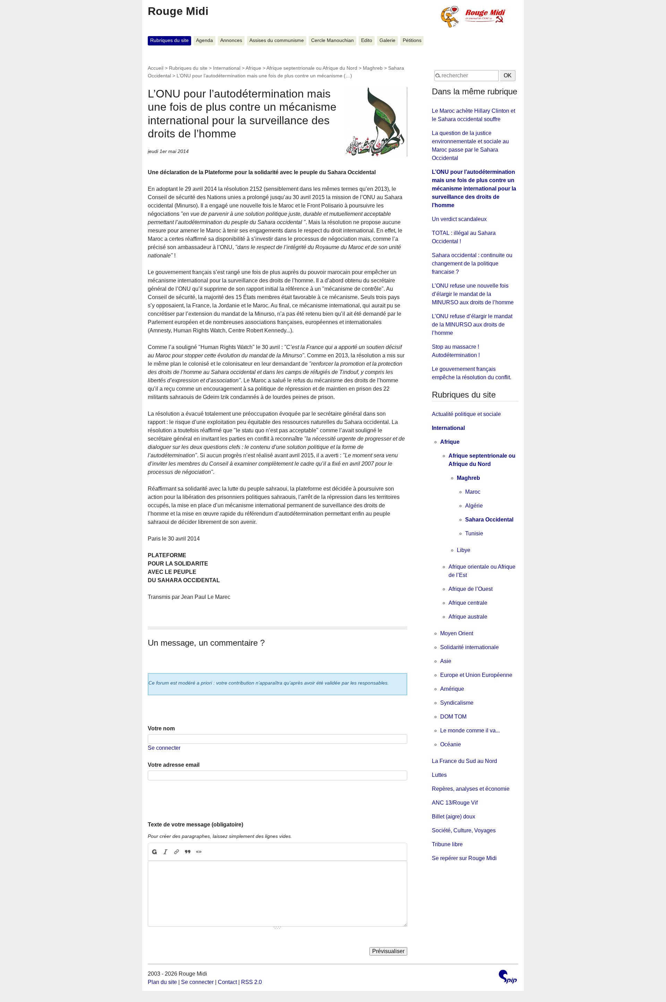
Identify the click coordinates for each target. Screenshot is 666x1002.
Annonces (231, 40)
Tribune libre (447, 844)
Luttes (439, 775)
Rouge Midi (178, 11)
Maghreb (373, 68)
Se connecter (164, 748)
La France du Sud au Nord (464, 761)
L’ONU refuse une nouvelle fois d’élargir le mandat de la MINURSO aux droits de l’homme (473, 294)
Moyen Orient (456, 633)
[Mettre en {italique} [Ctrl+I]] (165, 851)
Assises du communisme (276, 40)
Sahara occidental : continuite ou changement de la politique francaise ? (472, 263)
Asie (445, 661)
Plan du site (162, 982)
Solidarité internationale (469, 647)
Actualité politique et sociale (466, 414)
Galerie (387, 40)
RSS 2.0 (251, 982)
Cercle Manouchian (332, 40)
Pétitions (412, 40)
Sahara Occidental (489, 520)
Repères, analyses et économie (471, 789)
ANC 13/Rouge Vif (455, 803)
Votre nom (161, 728)
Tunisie (474, 533)
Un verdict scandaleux (459, 219)
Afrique (253, 68)
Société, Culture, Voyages (464, 830)
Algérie (474, 506)
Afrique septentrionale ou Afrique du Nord (311, 68)
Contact (227, 982)
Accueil (155, 68)
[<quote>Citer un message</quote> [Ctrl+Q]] (187, 851)
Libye (463, 550)
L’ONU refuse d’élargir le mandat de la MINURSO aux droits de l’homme (472, 324)
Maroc (472, 492)
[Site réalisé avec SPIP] (507, 977)
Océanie (450, 744)
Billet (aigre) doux (453, 817)
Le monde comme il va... (470, 730)
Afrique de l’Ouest (471, 589)
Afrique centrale (468, 603)
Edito (366, 40)
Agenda (204, 40)
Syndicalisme (456, 703)
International (226, 68)
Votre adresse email (173, 765)
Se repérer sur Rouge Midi (464, 858)
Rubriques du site (169, 40)
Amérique (452, 689)
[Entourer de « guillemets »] (198, 851)
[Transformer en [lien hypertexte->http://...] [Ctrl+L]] (176, 851)
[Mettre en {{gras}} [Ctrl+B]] (154, 851)
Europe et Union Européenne (476, 675)
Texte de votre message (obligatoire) (195, 824)
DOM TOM (453, 717)
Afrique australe (468, 617)
